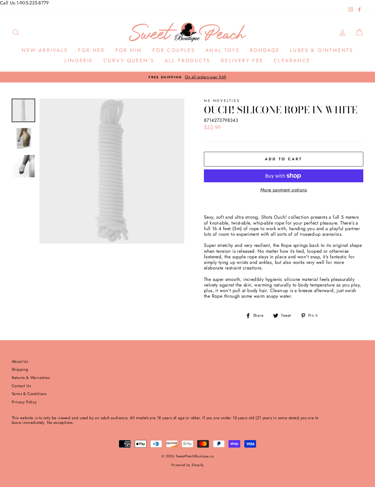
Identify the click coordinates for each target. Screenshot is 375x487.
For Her (91, 50)
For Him (128, 50)
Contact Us (21, 386)
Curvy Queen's (128, 60)
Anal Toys (222, 50)
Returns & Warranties (31, 377)
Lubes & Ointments (321, 50)
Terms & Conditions (29, 394)
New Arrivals (45, 50)
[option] (187, 77)
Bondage (265, 50)
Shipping (20, 369)
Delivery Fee (242, 60)
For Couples (173, 50)
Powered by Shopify (187, 465)
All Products (187, 60)
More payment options (283, 190)
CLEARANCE (292, 60)
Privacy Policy (24, 402)
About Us (20, 361)
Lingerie (78, 60)
